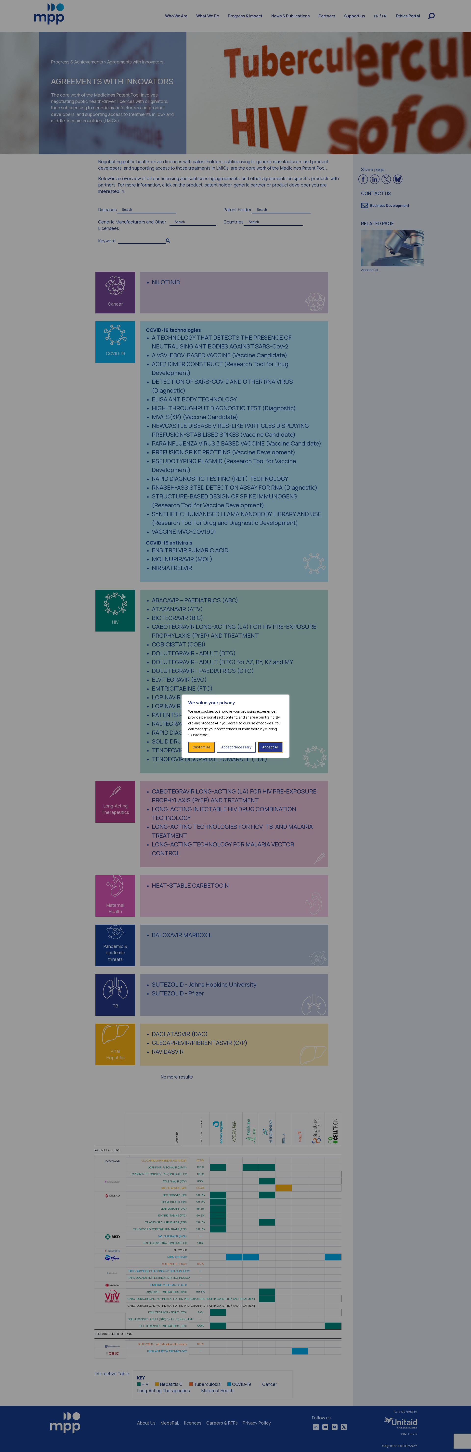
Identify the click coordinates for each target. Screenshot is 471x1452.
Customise (201, 747)
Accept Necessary (236, 747)
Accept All (270, 747)
